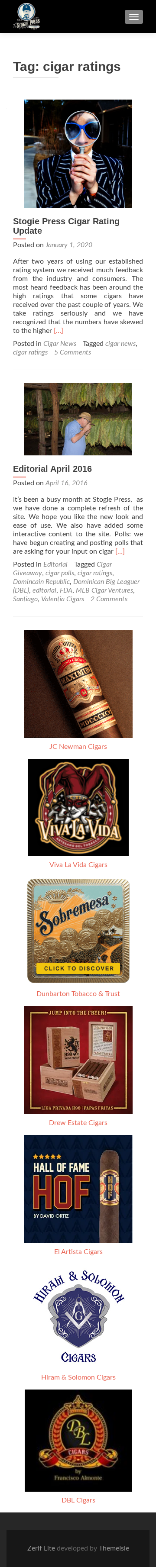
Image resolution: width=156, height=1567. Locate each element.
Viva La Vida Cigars (78, 864)
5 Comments (72, 352)
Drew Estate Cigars (78, 1122)
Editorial (55, 564)
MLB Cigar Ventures (104, 590)
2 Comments (109, 599)
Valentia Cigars (62, 599)
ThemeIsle (114, 1548)
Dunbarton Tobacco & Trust (78, 993)
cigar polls (60, 573)
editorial (44, 590)
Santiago (25, 599)
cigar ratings (30, 352)
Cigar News (59, 343)
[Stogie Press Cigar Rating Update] (78, 153)
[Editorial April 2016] (78, 418)
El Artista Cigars (78, 1251)
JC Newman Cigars (78, 746)
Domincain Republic (41, 581)
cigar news (120, 343)
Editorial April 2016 (52, 469)
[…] (58, 330)
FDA (66, 590)
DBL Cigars (78, 1500)
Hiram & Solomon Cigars (78, 1377)
